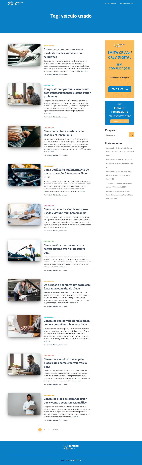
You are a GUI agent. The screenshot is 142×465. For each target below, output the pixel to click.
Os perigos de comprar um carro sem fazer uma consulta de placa (67, 286)
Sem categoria (49, 46)
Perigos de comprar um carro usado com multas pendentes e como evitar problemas (67, 92)
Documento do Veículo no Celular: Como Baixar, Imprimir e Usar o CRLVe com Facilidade (119, 195)
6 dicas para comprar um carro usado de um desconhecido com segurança (64, 53)
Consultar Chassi (126, 4)
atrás (63, 75)
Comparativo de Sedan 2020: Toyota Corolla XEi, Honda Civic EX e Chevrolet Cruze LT (120, 151)
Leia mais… (84, 71)
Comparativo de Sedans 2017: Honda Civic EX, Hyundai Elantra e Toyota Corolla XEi (119, 175)
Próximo (55, 429)
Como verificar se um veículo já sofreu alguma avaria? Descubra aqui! (64, 248)
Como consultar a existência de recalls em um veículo (64, 133)
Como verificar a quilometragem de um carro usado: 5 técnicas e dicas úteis (66, 173)
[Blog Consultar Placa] (16, 4)
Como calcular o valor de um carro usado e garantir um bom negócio (66, 211)
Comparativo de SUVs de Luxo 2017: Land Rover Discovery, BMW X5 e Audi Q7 (119, 163)
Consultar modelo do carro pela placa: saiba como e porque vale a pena (65, 362)
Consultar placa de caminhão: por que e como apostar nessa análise (65, 400)
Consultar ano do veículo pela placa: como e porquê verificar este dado (67, 322)
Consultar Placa (111, 4)
